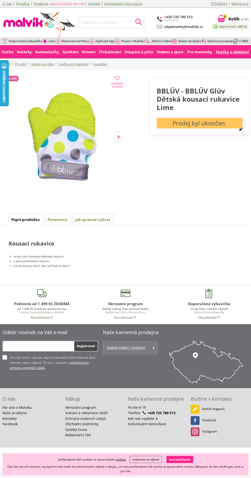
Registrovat (86, 346)
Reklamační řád (78, 435)
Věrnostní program (80, 407)
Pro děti (20, 64)
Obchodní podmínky (82, 424)
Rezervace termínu (75, 41)
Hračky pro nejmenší (73, 64)
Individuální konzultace (123, 3)
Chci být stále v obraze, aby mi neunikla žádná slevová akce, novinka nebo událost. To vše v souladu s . (53, 362)
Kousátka (100, 64)
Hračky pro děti (42, 64)
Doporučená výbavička (25, 41)
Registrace (240, 3)
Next (118, 137)
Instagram (209, 431)
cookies (121, 459)
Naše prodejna (14, 412)
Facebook (10, 424)
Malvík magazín (213, 409)
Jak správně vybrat (92, 219)
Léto (52, 41)
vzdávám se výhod (145, 459)
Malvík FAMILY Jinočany (126, 347)
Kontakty (9, 418)
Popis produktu (25, 219)
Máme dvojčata (189, 41)
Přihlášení (219, 3)
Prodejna (41, 3)
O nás (7, 3)
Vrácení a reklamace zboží (86, 412)
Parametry (57, 219)
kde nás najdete (141, 418)
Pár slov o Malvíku (17, 407)
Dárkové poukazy (220, 41)
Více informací (40, 317)
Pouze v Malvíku (133, 41)
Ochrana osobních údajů (85, 418)
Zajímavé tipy (105, 41)
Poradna (23, 3)
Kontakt (94, 3)
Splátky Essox (76, 429)
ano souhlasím (179, 459)
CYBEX (244, 41)
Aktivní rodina (161, 41)
